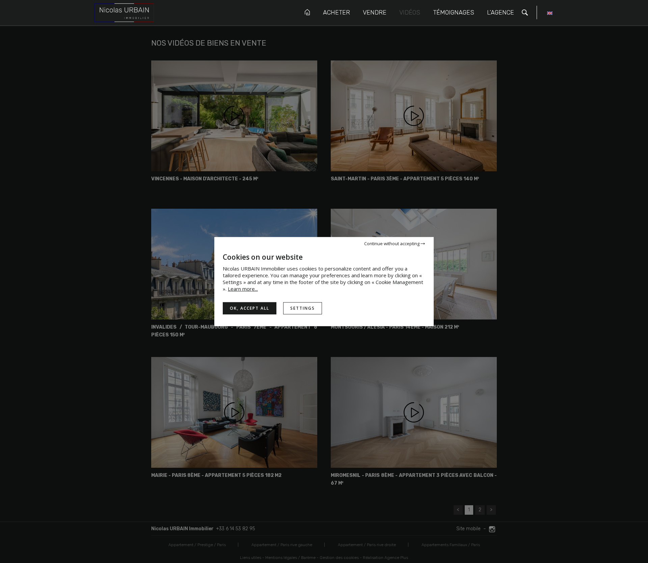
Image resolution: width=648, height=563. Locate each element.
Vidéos (409, 12)
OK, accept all (249, 308)
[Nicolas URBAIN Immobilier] (124, 12)
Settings (302, 308)
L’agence (500, 12)
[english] (549, 14)
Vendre (374, 12)
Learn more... (243, 288)
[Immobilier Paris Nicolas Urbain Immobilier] (307, 12)
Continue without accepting (392, 243)
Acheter (336, 12)
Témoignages (453, 12)
